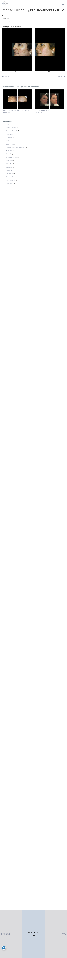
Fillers (7, 141)
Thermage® (9, 177)
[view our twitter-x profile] (4, 934)
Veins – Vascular (11, 180)
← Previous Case (7, 76)
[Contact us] (63, 934)
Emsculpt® (9, 134)
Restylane (9, 170)
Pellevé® (8, 164)
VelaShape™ (9, 183)
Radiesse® (9, 167)
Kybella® (8, 154)
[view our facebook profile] (1, 934)
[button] (28, 568)
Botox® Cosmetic (11, 127)
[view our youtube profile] (9, 934)
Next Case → (61, 76)
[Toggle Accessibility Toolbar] (4, 948)
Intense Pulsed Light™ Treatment (15, 147)
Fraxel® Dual (9, 144)
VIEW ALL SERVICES (29, 568)
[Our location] (65, 934)
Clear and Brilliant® (11, 131)
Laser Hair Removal (12, 157)
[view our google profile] (7, 934)
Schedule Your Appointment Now (33, 934)
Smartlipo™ (9, 173)
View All (8, 124)
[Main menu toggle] (63, 4)
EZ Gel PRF (9, 137)
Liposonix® (9, 160)
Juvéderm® (9, 150)
